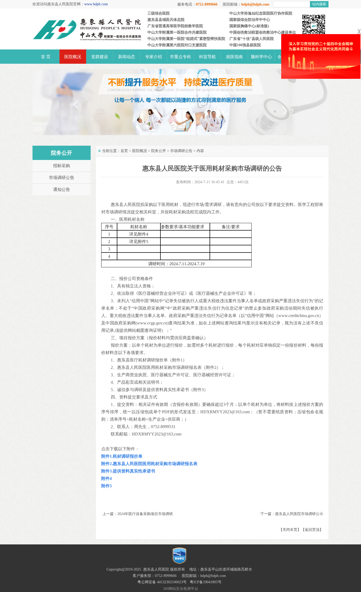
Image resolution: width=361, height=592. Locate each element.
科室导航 (207, 56)
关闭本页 (290, 530)
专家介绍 (153, 56)
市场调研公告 (181, 151)
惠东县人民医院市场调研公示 (299, 514)
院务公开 (158, 151)
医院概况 (72, 56)
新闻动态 (126, 56)
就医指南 (234, 56)
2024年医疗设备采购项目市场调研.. (146, 514)
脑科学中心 (261, 56)
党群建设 (99, 56)
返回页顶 (312, 530)
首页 (124, 151)
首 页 (45, 56)
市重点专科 (180, 56)
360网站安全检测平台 (180, 589)
